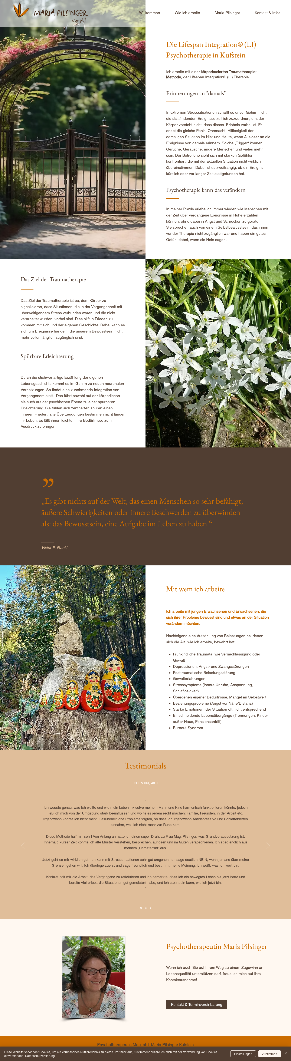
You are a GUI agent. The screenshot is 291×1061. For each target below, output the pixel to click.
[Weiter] (268, 846)
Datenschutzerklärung (40, 1056)
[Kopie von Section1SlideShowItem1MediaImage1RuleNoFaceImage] (146, 908)
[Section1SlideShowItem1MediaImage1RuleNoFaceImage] (141, 908)
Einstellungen (243, 1054)
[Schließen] (285, 1054)
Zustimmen (269, 1054)
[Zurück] (23, 846)
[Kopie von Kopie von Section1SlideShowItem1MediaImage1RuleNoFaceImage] (150, 908)
